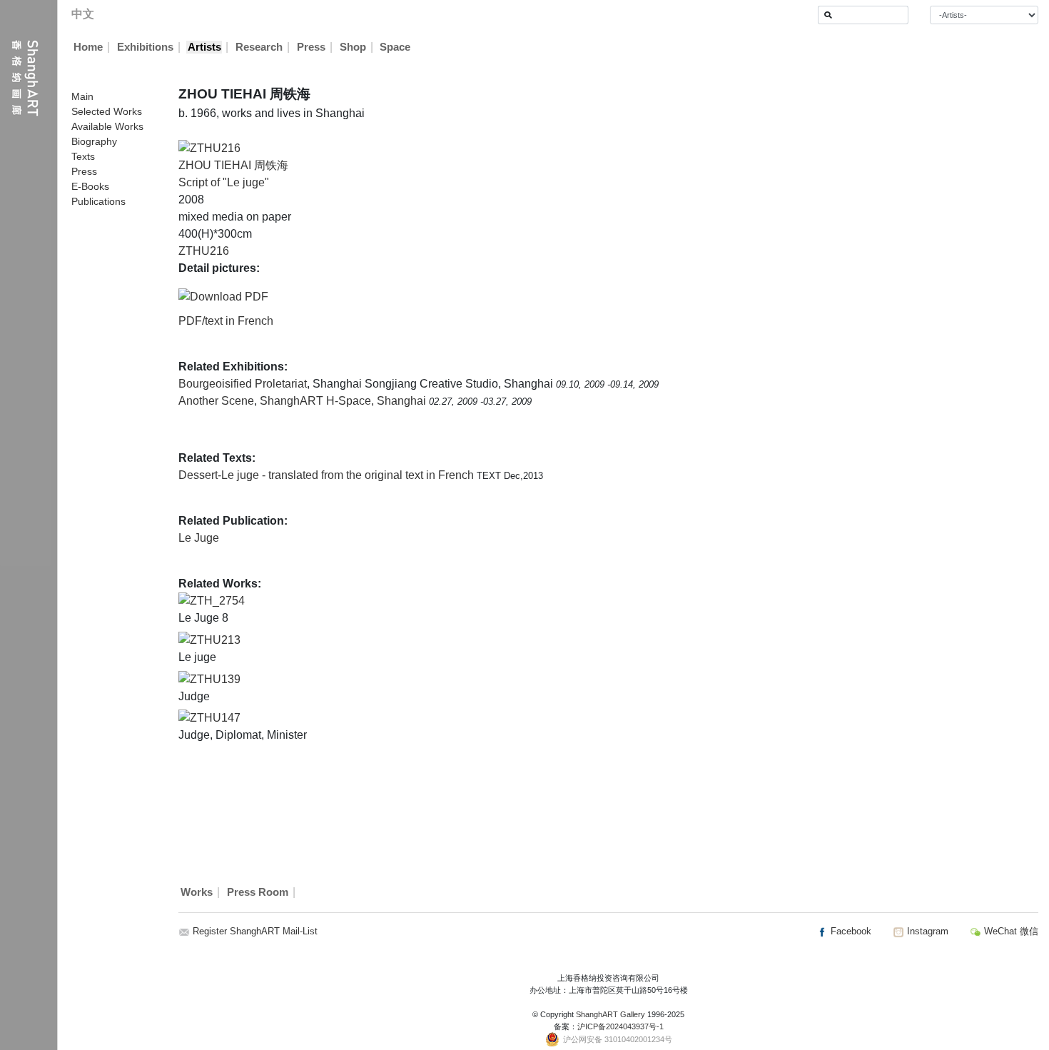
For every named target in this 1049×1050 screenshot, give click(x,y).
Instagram (926, 931)
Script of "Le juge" (223, 182)
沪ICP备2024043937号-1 (620, 1026)
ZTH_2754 (217, 601)
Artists (204, 47)
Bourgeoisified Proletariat (242, 384)
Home (88, 47)
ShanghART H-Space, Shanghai (344, 401)
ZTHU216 (203, 251)
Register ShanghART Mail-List (255, 931)
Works (197, 892)
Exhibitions (145, 47)
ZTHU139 (215, 679)
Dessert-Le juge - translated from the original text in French (327, 475)
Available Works (107, 126)
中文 (82, 14)
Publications (98, 201)
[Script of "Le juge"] (209, 147)
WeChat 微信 (1009, 931)
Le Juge (198, 538)
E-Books (90, 186)
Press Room (257, 892)
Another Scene (216, 401)
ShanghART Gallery (610, 1014)
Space (395, 47)
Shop (353, 47)
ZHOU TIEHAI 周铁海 (233, 165)
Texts (83, 156)
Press (311, 47)
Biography (94, 141)
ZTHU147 (215, 718)
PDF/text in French (225, 321)
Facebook (849, 931)
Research (259, 47)
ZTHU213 (215, 640)
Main (82, 96)
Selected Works (106, 111)
